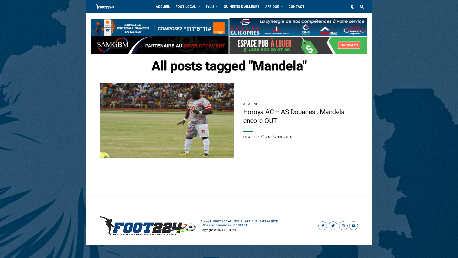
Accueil (163, 7)
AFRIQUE (272, 7)
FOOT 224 (251, 137)
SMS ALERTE (269, 221)
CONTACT (296, 7)
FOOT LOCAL (186, 7)
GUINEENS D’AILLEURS (242, 7)
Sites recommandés (217, 225)
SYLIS (209, 7)
